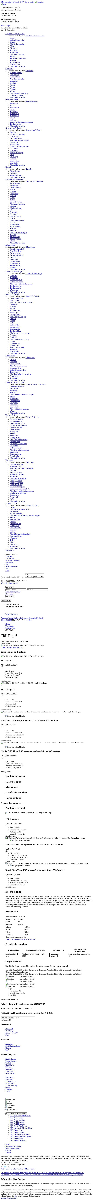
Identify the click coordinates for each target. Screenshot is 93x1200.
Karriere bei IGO (11, 1033)
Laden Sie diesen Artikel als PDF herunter (20, 939)
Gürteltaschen (15, 429)
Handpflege (14, 257)
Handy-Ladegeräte (16, 483)
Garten (12, 321)
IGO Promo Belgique (17, 1120)
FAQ (7, 571)
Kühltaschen (14, 436)
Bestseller (9, 562)
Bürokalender (15, 171)
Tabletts (13, 392)
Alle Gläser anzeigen (17, 54)
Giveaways (14, 142)
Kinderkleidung (15, 208)
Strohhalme (14, 530)
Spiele (12, 155)
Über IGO (9, 1029)
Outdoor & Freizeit (12, 294)
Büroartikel (14, 103)
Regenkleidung (15, 216)
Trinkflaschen (15, 62)
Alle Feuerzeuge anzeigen (19, 140)
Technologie (9, 460)
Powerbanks (14, 497)
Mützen (12, 210)
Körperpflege (10, 245)
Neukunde (9, 594)
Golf (11, 323)
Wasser (12, 411)
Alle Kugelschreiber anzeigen (20, 374)
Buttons (13, 132)
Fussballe (13, 337)
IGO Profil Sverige (17, 1122)
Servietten (13, 390)
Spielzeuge (14, 157)
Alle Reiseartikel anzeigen (19, 450)
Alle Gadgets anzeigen (18, 479)
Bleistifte (13, 360)
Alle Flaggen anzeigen (18, 317)
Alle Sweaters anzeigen (18, 233)
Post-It (12, 118)
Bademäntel (14, 511)
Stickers (13, 159)
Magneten (13, 538)
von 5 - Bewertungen (17, 2)
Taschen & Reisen (11, 415)
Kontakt (8, 1048)
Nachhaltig (9, 558)
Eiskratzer (13, 276)
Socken (12, 222)
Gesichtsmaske (15, 253)
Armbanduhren (15, 187)
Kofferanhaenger (16, 448)
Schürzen (8, 1079)
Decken (13, 507)
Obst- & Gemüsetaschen (18, 440)
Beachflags (14, 313)
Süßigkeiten (14, 399)
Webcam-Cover (15, 466)
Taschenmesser (15, 288)
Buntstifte (13, 362)
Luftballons (14, 149)
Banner (12, 308)
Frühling (13, 83)
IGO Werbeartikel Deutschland (16, 1113)
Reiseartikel (14, 446)
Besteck (13, 522)
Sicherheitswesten (16, 282)
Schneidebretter (15, 528)
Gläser (12, 46)
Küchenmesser (15, 524)
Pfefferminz (14, 405)
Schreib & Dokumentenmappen (21, 122)
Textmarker (14, 378)
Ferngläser (13, 304)
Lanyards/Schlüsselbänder (19, 146)
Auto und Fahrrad (16, 298)
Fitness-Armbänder (17, 474)
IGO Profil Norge (16, 1138)
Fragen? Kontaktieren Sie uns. (12, 647)
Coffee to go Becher (17, 40)
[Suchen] (23, 577)
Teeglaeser (14, 50)
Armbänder (14, 185)
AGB (7, 1144)
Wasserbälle (14, 351)
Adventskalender (16, 73)
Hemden (13, 196)
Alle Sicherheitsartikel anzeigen (21, 284)
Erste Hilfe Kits (15, 251)
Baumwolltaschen (16, 419)
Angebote (9, 556)
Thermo (13, 60)
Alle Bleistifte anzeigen (18, 366)
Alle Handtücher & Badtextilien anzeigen (25, 515)
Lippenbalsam (15, 261)
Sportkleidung (15, 226)
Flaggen (13, 306)
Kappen (13, 206)
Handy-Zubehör (16, 481)
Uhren (12, 542)
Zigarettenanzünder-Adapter (20, 489)
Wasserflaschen (15, 64)
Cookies (8, 1150)
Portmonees (14, 214)
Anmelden (9, 587)
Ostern (12, 87)
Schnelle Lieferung (17, 95)
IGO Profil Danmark (17, 1124)
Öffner (12, 532)
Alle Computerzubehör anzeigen (21, 468)
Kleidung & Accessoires (14, 179)
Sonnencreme (15, 263)
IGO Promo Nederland (18, 1140)
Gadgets (13, 470)
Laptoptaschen (15, 438)
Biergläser (13, 48)
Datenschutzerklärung (13, 1146)
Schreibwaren (10, 356)
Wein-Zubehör (15, 546)
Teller (12, 540)
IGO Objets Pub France (18, 1126)
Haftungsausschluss (12, 1148)
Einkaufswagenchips (17, 134)
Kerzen (12, 518)
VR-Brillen (14, 477)
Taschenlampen (15, 286)
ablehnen (4, 1198)
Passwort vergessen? (12, 592)
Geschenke (9, 69)
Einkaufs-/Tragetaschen (18, 425)
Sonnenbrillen (15, 224)
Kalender (8, 167)
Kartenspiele (14, 144)
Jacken (12, 200)
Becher (12, 38)
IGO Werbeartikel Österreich (20, 1116)
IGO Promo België (17, 1118)
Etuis (12, 105)
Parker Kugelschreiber (18, 370)
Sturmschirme (15, 329)
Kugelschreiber (15, 368)
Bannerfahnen (15, 310)
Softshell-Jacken (16, 202)
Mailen (29, 620)
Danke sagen (14, 75)
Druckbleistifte (15, 364)
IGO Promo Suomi (17, 1132)
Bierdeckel (14, 388)
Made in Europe (11, 566)
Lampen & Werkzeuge (13, 272)
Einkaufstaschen (11, 1085)
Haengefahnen (15, 315)
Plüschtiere (14, 151)
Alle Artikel (9, 550)
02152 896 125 (6, 620)
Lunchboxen (14, 526)
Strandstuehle (15, 343)
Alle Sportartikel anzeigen (19, 339)
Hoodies (13, 231)
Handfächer (14, 194)
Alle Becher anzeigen (17, 44)
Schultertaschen (15, 454)
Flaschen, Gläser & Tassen (14, 34)
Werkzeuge (14, 290)
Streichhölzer (14, 161)
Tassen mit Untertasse (18, 58)
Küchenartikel (15, 520)
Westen (12, 241)
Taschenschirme (15, 331)
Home (7, 624)
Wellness (13, 267)
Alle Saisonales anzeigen (19, 93)
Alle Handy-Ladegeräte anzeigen (22, 491)
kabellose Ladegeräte (17, 487)
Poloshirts (13, 212)
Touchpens (14, 372)
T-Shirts (13, 235)
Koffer (12, 433)
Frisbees (13, 319)
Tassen (12, 56)
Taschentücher (15, 265)
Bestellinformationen (12, 1046)
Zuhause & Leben (11, 503)
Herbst (12, 85)
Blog (7, 569)
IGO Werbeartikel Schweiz (19, 1134)
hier (16, 1196)
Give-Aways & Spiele (13, 128)
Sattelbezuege (15, 300)
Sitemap (8, 1152)
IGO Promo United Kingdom (20, 1136)
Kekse (12, 397)
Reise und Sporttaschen (18, 444)
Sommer (13, 89)
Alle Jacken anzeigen (17, 204)
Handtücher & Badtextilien (19, 509)
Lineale (12, 110)
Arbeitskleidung (15, 183)
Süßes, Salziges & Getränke (15, 382)
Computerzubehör (16, 464)
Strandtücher (14, 345)
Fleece (12, 190)
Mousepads (14, 112)
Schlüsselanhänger (16, 153)
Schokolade (14, 407)
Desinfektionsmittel (17, 249)
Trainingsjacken (15, 239)
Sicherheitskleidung (17, 220)
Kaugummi (14, 403)
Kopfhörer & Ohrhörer (18, 493)
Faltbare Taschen (16, 427)
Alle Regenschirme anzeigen (20, 333)
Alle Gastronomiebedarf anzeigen (22, 395)
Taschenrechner (15, 124)
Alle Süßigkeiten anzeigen (19, 409)
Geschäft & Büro (11, 99)
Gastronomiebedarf (17, 386)
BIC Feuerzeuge (16, 138)
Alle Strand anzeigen (17, 347)
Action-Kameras (16, 472)
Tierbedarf (13, 349)
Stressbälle (14, 163)
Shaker (12, 42)
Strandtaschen (15, 456)
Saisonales (13, 81)
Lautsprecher (14, 495)
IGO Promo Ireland (17, 1130)
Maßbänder (14, 278)
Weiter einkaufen (11, 614)
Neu (7, 564)
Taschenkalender (16, 175)
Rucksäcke (14, 452)
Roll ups (13, 120)
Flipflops (13, 192)
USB (12, 499)
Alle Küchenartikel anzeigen (20, 534)
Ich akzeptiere (12, 1198)
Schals (12, 218)
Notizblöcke (14, 114)
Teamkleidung (15, 237)
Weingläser (14, 52)
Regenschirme (15, 327)
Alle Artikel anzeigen (17, 67)
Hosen (12, 198)
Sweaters (13, 228)
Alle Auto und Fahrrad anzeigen (21, 302)
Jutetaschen (14, 431)
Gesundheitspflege (16, 255)
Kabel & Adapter (16, 485)
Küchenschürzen (16, 536)
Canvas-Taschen (16, 421)
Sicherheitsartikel (16, 280)
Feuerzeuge (14, 136)
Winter (12, 91)
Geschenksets (15, 77)
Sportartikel (14, 335)
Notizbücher (14, 116)
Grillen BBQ (14, 325)
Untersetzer (14, 544)
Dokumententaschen (17, 423)
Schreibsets (14, 376)
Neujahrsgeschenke (17, 79)
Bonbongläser (15, 401)
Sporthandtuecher (16, 513)
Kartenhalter (14, 108)
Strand (12, 341)
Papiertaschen (15, 442)
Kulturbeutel (14, 259)
